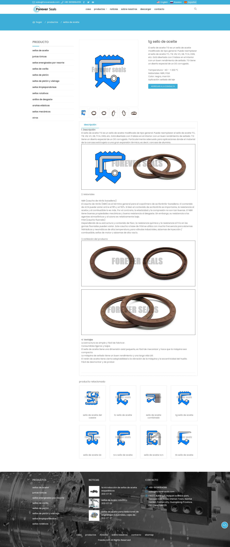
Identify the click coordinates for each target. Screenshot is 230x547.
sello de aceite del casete (92, 416)
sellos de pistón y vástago (45, 81)
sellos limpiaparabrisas (44, 87)
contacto (159, 9)
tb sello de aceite (184, 455)
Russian (178, 2)
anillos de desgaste (42, 99)
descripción (90, 124)
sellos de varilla (40, 68)
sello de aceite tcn (153, 455)
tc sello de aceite (123, 415)
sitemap (149, 534)
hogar (39, 22)
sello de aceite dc (92, 455)
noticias (114, 9)
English (164, 2)
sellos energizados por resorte (48, 62)
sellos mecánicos (41, 111)
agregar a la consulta (163, 86)
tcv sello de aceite (123, 455)
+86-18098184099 (72, 2)
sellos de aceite (71, 22)
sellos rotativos (40, 93)
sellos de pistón (40, 74)
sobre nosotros (129, 9)
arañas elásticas (41, 105)
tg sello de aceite (184, 415)
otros (35, 117)
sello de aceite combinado (153, 416)
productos (99, 9)
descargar (145, 9)
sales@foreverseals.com (48, 2)
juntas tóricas (39, 56)
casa (88, 9)
